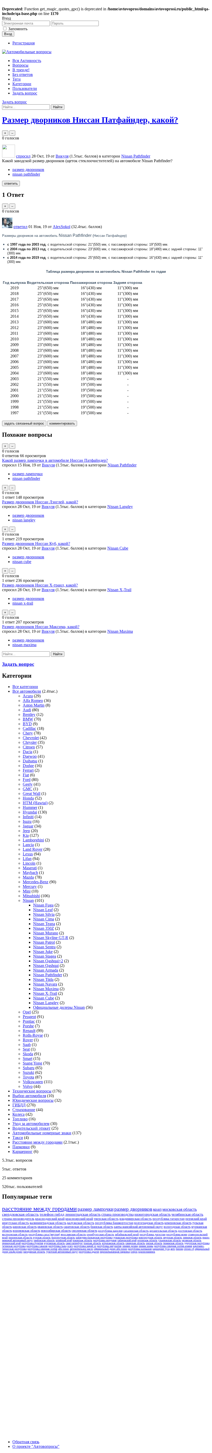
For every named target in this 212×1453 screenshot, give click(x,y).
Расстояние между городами (37, 1142)
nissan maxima (24, 645)
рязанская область (191, 1240)
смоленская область (84, 1230)
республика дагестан (152, 1234)
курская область (42, 1237)
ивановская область (50, 1227)
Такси (17, 1137)
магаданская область (34, 1251)
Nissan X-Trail (119, 590)
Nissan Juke (43, 951)
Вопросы (20, 65)
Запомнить (17, 29)
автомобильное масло (81, 1248)
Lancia (28, 844)
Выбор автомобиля (29, 1095)
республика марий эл (85, 1246)
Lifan (27, 858)
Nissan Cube (117, 548)
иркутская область (15, 1223)
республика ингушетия (109, 1246)
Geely (28, 784)
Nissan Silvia (44, 914)
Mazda (28, 877)
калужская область (80, 1223)
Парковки (21, 1147)
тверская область (106, 1219)
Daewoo (30, 756)
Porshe (28, 1026)
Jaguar (28, 826)
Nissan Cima (43, 919)
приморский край (11, 1243)
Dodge (28, 765)
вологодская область (177, 1227)
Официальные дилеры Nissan (59, 1007)
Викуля (48, 465)
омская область (154, 1243)
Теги (16, 79)
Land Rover (32, 849)
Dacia (27, 751)
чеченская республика (14, 1246)
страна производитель (18, 1219)
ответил (20, 226)
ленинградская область (83, 1214)
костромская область (15, 1234)
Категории (21, 84)
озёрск (134, 1251)
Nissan (28, 900)
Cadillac (29, 728)
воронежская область (26, 1230)
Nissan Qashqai (46, 965)
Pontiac (29, 1021)
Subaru (28, 1068)
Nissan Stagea (44, 956)
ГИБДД (19, 1105)
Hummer (30, 807)
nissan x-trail (22, 603)
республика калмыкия (140, 1248)
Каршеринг (22, 1151)
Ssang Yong (32, 1063)
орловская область (147, 1240)
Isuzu (27, 821)
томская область (92, 1243)
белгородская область (63, 1237)
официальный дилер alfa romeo (110, 1248)
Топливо (20, 1119)
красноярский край (79, 1219)
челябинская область (187, 1214)
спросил (23, 156)
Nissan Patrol (44, 942)
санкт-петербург (74, 1243)
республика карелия (110, 1230)
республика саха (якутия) (44, 1234)
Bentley (29, 714)
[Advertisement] (41, 1332)
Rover (28, 1040)
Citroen (29, 747)
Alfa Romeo (33, 700)
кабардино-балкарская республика (94, 1237)
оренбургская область (100, 1234)
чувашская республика (125, 1237)
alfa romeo (63, 1248)
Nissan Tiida (43, 979)
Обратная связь (25, 1442)
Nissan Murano (45, 933)
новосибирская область (56, 1230)
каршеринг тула (161, 1248)
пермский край (196, 1219)
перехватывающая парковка (115, 1251)
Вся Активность (26, 60)
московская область (179, 1209)
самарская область (135, 1243)
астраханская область (113, 1243)
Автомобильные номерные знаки (41, 1133)
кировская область (25, 1227)
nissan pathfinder (26, 174)
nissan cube (21, 561)
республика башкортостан (114, 1223)
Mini (27, 891)
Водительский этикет (31, 1128)
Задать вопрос (24, 93)
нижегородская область (152, 1214)
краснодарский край (50, 1219)
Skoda (28, 1054)
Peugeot (29, 1016)
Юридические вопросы (33, 1100)
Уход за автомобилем (30, 1123)
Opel (27, 1012)
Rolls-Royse (33, 1035)
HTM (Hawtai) (35, 803)
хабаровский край (127, 1240)
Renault (29, 1030)
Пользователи (24, 88)
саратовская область (77, 1227)
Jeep (26, 831)
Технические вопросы (31, 1091)
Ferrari (28, 770)
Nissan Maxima (120, 631)
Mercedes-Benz (35, 882)
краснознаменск (146, 1251)
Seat (26, 1049)
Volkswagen (33, 1082)
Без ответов (22, 74)
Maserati (30, 868)
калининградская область (48, 1223)
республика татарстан (169, 1219)
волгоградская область (149, 1223)
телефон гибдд (52, 1214)
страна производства (117, 1214)
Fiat (26, 775)
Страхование (23, 1109)
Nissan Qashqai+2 (48, 961)
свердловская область (20, 1214)
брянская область (101, 1227)
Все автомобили (26, 691)
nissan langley (23, 520)
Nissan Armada (45, 970)
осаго (70, 1246)
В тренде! (20, 70)
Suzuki (28, 1072)
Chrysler (30, 742)
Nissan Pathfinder (135, 156)
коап (157, 1209)
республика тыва (57, 1246)
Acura (28, 696)
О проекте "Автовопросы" (35, 1446)
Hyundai (30, 812)
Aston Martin (33, 705)
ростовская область (190, 1230)
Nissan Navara (45, 984)
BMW (28, 719)
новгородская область (150, 1237)
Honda (28, 798)
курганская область (54, 1243)
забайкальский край (127, 1234)
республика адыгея (89, 1251)
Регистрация (23, 43)
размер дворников (28, 169)
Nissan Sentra (44, 947)
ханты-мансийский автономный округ (138, 1227)
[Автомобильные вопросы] (26, 52)
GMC (27, 789)
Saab (27, 1044)
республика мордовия (105, 1240)
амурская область (172, 1237)
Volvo (28, 1086)
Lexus (28, 854)
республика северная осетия (42, 1248)
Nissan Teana (44, 923)
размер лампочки (27, 474)
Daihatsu (30, 761)
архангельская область (163, 1230)
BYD (27, 724)
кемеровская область (178, 1223)
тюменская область (173, 1243)
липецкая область (192, 1237)
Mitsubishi (31, 896)
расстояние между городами (39, 1208)
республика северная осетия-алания (173, 1246)
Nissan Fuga (43, 905)
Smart (27, 1058)
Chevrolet (31, 738)
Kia (26, 835)
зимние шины (146, 1246)
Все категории (25, 686)
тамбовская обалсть (44, 1240)
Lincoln (29, 863)
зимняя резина (130, 1246)
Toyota (28, 1077)
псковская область (82, 1240)
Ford (27, 779)
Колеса (18, 1114)
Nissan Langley (120, 506)
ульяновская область (169, 1240)
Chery (28, 733)
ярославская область (73, 1234)
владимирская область (135, 1219)
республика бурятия (32, 1243)
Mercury (30, 886)
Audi (27, 710)
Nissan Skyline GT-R (50, 937)
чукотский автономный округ (62, 1251)
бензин (179, 1248)
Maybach (30, 872)
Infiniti (28, 817)
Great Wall (31, 793)
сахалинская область (136, 1230)
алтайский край (64, 1240)
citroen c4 (189, 1248)
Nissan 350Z (43, 928)
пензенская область (20, 1237)
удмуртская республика (196, 1243)
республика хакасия (37, 1246)
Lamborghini (33, 840)
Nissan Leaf (43, 910)
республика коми (176, 1234)
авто (172, 1248)
